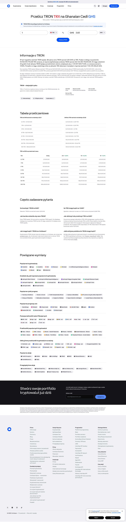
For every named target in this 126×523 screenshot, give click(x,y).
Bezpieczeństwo (34, 441)
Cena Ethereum (102, 456)
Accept (113, 517)
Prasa (31, 439)
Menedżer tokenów (58, 456)
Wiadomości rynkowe (36, 485)
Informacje (33, 430)
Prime (54, 462)
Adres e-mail (69, 393)
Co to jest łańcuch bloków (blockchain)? (37, 492)
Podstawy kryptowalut (36, 478)
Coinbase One (57, 434)
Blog (31, 437)
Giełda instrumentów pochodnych (62, 471)
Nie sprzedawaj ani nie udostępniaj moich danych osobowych (40, 458)
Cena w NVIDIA (102, 466)
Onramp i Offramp (80, 441)
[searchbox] (102, 32)
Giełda (54, 466)
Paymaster (78, 448)
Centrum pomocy (103, 430)
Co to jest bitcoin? (35, 487)
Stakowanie (78, 462)
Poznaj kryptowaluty (36, 468)
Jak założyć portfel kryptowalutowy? (35, 496)
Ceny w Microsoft (103, 471)
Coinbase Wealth (57, 437)
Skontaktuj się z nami (104, 432)
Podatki (32, 502)
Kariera (32, 432)
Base (76, 432)
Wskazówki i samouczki (36, 480)
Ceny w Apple (102, 469)
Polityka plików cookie (36, 450)
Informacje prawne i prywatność (39, 448)
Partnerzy (33, 434)
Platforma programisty (82, 430)
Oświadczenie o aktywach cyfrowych (37, 462)
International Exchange (59, 469)
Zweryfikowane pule (58, 473)
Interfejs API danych (81, 453)
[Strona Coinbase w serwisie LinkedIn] (12, 508)
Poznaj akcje (33, 471)
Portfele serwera (80, 434)
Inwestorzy (33, 443)
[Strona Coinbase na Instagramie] (17, 508)
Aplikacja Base (57, 432)
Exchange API (79, 467)
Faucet (77, 464)
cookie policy (95, 511)
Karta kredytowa (57, 439)
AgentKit (77, 460)
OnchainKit (78, 450)
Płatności (55, 454)
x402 (76, 443)
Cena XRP (100, 461)
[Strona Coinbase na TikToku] (21, 508)
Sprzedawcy (33, 446)
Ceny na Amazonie (103, 473)
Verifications (79, 455)
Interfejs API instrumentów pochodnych (83, 476)
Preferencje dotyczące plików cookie (38, 454)
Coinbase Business (58, 451)
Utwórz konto (102, 434)
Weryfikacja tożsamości (105, 437)
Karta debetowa (57, 441)
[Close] (122, 511)
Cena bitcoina (102, 454)
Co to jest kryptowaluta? (37, 489)
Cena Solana (101, 458)
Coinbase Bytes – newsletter (38, 475)
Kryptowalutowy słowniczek (38, 482)
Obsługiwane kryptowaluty (105, 446)
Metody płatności (103, 441)
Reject (96, 517)
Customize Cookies (116, 512)
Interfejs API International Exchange (82, 470)
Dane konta (101, 439)
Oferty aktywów (57, 449)
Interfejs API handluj (81, 446)
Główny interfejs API (81, 473)
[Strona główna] (8, 6)
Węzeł (77, 457)
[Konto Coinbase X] (7, 508)
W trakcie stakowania (59, 464)
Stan (99, 448)
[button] (30, 6)
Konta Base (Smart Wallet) (83, 439)
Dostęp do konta (102, 443)
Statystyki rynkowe (35, 473)
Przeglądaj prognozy (58, 443)
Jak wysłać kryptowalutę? (37, 500)
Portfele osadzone (80, 437)
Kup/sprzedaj (56, 430)
